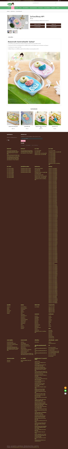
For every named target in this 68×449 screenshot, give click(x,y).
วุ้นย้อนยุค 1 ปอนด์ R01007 (53, 176)
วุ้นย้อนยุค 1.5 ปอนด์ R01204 (53, 210)
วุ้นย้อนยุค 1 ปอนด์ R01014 (53, 185)
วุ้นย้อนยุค (50, 166)
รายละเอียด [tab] (10, 37)
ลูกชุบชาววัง (36, 323)
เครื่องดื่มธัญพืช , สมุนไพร (53, 340)
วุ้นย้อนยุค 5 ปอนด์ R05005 (53, 269)
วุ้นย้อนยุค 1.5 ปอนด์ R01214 (53, 223)
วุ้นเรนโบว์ (22, 328)
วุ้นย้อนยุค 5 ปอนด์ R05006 (53, 271)
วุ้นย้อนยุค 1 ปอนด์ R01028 (53, 202)
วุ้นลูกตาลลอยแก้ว (23, 348)
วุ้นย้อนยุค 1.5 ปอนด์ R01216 (53, 225)
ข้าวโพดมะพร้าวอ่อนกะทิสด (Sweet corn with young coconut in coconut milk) (13, 156)
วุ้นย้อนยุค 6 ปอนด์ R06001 (53, 282)
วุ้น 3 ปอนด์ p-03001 (10, 168)
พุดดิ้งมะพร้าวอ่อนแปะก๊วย (25, 350)
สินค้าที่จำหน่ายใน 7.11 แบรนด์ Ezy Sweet (41, 359)
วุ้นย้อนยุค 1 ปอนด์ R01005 (53, 173)
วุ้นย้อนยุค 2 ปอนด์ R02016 (53, 301)
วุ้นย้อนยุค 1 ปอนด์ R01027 (53, 201)
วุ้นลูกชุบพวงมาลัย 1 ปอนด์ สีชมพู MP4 (41, 127)
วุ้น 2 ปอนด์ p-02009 (52, 162)
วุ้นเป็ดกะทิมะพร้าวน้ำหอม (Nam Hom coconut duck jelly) (40, 436)
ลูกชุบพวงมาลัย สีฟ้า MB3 (39, 168)
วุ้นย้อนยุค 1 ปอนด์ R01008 (53, 177)
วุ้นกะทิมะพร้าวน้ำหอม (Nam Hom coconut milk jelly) (40, 382)
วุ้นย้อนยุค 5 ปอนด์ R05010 (53, 276)
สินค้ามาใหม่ (9, 148)
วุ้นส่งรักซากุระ (37, 330)
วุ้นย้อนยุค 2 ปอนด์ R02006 (53, 239)
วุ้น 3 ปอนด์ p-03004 (10, 169)
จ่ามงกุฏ (50, 326)
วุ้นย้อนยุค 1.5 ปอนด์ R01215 (53, 224)
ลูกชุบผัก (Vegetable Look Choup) (40, 434)
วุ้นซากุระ (8, 309)
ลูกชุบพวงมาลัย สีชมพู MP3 (13, 126)
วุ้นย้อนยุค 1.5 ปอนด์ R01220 (53, 230)
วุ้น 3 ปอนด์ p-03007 (10, 173)
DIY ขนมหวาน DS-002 (52, 353)
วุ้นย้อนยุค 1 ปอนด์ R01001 (53, 168)
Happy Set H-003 (51, 310)
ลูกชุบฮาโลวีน (37, 319)
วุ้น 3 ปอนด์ (9, 166)
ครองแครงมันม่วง (9, 345)
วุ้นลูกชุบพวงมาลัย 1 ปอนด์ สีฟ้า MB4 (40, 154)
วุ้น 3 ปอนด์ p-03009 (10, 177)
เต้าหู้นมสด (22, 342)
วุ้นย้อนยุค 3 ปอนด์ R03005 (53, 257)
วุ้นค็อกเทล (8, 306)
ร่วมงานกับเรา (40, 7)
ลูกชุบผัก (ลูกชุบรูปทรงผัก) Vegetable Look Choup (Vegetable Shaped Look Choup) (41, 427)
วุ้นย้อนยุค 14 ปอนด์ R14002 (53, 293)
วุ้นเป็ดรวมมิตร (23, 322)
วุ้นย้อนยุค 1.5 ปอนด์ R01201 (53, 206)
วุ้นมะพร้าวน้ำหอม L (24, 306)
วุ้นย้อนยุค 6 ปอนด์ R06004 (53, 285)
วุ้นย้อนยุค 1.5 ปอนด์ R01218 (53, 228)
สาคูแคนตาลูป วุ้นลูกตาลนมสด (25, 345)
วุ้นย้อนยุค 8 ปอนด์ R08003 (53, 291)
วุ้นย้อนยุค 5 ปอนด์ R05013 (53, 280)
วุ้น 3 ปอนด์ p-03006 (10, 172)
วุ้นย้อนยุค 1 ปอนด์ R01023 (53, 196)
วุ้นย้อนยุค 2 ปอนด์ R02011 (53, 245)
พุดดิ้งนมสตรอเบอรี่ (24, 352)
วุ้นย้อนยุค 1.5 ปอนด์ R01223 (53, 300)
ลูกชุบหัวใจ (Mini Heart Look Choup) (41, 408)
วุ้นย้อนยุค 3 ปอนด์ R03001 (53, 252)
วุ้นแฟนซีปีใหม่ (37, 317)
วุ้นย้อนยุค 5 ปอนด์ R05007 (53, 272)
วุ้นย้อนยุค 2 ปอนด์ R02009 (53, 243)
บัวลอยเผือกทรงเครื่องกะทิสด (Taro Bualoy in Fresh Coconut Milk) (40, 417)
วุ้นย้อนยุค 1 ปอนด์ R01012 (53, 182)
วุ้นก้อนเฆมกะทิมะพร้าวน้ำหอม (39, 414)
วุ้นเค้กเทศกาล (13, 11)
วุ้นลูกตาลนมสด (23, 347)
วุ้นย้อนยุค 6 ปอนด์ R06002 (53, 283)
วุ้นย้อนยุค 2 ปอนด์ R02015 (53, 250)
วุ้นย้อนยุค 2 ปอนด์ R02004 (53, 236)
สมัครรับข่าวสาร (23, 140)
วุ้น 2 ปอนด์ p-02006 (52, 158)
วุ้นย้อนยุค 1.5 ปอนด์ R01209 (53, 216)
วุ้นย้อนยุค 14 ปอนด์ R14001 (53, 292)
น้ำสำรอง (50, 342)
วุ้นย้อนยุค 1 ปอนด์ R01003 (53, 171)
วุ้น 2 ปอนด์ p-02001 (52, 150)
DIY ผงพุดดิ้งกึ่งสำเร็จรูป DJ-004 (54, 352)
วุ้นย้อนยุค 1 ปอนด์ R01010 (53, 179)
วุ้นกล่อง (22, 305)
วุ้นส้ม (22, 313)
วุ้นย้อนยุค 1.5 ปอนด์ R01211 (53, 219)
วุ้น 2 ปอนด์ (51, 148)
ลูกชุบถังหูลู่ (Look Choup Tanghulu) (13, 159)
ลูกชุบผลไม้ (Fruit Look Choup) (40, 383)
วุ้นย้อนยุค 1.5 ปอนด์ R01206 (53, 212)
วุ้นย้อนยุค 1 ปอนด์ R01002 (53, 169)
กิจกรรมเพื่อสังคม (47, 7)
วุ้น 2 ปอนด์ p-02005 (52, 157)
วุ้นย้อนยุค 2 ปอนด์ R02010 (53, 244)
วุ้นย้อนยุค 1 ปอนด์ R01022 (53, 195)
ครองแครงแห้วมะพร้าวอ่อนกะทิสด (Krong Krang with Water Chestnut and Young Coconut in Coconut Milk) (13, 152)
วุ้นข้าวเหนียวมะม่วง (38, 327)
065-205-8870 (18, 0)
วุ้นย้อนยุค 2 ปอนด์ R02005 (53, 238)
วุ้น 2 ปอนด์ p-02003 (52, 154)
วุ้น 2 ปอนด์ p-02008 (52, 160)
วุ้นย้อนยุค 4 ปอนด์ (51, 263)
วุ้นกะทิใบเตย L (23, 309)
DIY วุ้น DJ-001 (51, 356)
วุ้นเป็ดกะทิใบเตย (23, 320)
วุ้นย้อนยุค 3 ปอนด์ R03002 (53, 253)
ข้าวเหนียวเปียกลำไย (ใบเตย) (11, 343)
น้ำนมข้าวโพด (37, 342)
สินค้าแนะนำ (23, 148)
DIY (49, 345)
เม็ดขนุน (50, 322)
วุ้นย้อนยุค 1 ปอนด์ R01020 (53, 192)
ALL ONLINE (23, 358)
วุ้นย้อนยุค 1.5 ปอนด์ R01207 (53, 214)
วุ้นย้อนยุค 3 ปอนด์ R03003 (53, 254)
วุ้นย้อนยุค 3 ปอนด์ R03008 (53, 260)
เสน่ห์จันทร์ (50, 319)
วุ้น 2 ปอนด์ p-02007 (52, 159)
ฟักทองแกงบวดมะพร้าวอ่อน (39, 373)
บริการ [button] (20, 7)
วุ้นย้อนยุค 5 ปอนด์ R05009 (53, 274)
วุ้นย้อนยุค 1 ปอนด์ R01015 (53, 186)
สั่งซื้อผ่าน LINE (54, 24)
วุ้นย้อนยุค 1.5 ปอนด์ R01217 (53, 226)
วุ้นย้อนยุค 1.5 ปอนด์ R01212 (53, 220)
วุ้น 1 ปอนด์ (37, 148)
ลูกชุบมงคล (36, 322)
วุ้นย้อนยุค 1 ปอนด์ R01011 (53, 181)
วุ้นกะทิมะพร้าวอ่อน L (24, 308)
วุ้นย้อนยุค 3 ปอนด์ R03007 (53, 259)
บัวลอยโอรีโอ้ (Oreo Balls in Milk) (40, 393)
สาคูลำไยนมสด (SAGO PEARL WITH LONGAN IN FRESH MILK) (40, 400)
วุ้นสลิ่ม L (22, 310)
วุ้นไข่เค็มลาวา (37, 326)
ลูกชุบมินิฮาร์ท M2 (55, 126)
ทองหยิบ (50, 316)
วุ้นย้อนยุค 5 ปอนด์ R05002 (53, 266)
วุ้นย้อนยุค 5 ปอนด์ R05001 (53, 264)
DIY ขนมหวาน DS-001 (52, 347)
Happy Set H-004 (51, 311)
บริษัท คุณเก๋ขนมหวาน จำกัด (17, 447)
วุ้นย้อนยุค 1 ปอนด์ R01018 (53, 190)
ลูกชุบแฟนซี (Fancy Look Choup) (40, 401)
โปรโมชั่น (16, 7)
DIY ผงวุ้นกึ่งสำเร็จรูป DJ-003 (53, 348)
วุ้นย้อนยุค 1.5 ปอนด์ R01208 (53, 215)
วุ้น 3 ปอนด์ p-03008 (10, 176)
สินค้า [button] (13, 7)
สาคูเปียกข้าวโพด (37, 361)
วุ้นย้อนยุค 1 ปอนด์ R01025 (53, 198)
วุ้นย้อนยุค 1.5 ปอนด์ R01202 (53, 207)
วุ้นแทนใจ (36, 328)
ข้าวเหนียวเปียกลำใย (10, 342)
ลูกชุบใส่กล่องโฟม (37, 324)
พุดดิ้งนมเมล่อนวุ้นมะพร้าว (25, 344)
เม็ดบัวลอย (8, 360)
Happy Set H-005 (51, 306)
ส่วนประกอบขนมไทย (10, 358)
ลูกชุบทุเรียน (36, 318)
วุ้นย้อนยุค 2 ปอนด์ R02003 (53, 235)
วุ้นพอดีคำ (9, 305)
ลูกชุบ (50, 328)
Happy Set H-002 (51, 309)
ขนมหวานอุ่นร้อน (10, 340)
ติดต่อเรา (58, 7)
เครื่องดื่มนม (37, 340)
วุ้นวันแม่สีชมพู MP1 (38, 173)
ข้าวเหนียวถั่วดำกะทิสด (38, 377)
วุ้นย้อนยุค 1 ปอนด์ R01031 (53, 296)
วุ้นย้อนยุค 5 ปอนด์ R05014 (53, 281)
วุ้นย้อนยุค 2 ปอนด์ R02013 (53, 248)
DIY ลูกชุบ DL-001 (51, 349)
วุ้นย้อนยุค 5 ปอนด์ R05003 (53, 267)
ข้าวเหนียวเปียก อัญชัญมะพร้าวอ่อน (12, 344)
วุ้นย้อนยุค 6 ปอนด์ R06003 (53, 302)
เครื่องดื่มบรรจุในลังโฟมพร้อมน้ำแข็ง (40, 346)
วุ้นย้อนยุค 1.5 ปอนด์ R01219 (53, 229)
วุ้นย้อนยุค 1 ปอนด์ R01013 (53, 183)
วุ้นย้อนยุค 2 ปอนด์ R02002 (53, 234)
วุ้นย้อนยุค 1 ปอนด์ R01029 (53, 204)
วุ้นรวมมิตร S (23, 317)
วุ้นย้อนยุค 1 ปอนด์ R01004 (53, 172)
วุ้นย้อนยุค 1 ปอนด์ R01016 (53, 187)
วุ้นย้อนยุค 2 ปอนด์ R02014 (53, 249)
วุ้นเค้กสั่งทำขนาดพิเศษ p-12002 (26, 172)
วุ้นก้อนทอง (22, 327)
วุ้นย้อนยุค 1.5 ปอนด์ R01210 (53, 217)
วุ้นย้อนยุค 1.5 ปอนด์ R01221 (53, 231)
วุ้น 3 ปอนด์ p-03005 (10, 171)
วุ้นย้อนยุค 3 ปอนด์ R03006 (53, 258)
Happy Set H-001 (51, 308)
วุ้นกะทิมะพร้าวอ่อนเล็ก (24, 319)
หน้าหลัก (9, 7)
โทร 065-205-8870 (54, 26)
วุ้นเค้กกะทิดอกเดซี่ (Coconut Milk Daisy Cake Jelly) (40, 396)
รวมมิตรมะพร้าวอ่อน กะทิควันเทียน (26, 349)
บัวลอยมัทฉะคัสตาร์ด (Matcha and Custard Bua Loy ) (40, 441)
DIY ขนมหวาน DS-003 (52, 355)
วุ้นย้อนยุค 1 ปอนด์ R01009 (53, 178)
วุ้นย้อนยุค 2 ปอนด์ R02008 (53, 242)
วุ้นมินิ (22, 324)
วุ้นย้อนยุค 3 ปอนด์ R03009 (53, 262)
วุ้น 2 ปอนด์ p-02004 (52, 155)
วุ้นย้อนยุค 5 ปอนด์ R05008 (53, 273)
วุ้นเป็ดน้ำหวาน (23, 323)
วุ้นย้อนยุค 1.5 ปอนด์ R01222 (53, 299)
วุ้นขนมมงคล (9, 310)
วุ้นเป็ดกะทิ (22, 311)
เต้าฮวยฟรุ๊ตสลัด (23, 343)
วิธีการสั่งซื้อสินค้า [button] (25, 7)
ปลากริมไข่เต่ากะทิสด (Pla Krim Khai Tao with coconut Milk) (41, 379)
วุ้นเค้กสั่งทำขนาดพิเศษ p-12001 (26, 169)
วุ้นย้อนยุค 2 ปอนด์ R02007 (53, 240)
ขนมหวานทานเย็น (24, 340)
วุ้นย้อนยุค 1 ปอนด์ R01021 (53, 193)
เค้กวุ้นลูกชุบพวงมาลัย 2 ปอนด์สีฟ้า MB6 (55, 151)
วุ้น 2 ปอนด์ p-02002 (52, 153)
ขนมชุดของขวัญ (51, 305)
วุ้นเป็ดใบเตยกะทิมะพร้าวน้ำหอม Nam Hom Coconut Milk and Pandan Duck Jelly (40, 424)
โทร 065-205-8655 (37, 26)
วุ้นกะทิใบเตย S (23, 318)
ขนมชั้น (50, 324)
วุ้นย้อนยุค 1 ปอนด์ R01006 (53, 174)
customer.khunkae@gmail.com (29, 0)
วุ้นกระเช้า (22, 325)
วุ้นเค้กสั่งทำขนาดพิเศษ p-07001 (26, 168)
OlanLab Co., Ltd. (36, 447)
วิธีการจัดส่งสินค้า (28, 145)
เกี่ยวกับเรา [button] (53, 7)
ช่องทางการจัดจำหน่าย (33, 7)
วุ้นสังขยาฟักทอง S (24, 315)
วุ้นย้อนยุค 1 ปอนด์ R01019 (53, 191)
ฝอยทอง (50, 321)
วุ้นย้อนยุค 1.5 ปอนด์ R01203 (53, 209)
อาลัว (49, 323)
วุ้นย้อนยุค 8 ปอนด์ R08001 (53, 288)
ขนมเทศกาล (37, 314)
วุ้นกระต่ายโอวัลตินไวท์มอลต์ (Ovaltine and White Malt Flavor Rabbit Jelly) (13, 158)
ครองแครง (8, 361)
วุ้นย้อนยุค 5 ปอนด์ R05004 (53, 268)
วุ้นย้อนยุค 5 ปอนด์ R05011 (53, 277)
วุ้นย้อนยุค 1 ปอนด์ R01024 (53, 197)
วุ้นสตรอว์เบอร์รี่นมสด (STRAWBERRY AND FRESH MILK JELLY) (40, 413)
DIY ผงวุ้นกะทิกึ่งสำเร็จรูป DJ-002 (54, 351)
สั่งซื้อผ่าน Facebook (37, 24)
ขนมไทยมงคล (51, 314)
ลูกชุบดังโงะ (36, 321)
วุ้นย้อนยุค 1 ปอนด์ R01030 (53, 205)
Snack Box (37, 305)
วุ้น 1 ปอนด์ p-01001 (38, 150)
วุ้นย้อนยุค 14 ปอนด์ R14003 (53, 295)
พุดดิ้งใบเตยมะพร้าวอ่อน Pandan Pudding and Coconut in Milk (40, 390)
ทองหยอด (50, 317)
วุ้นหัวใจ (8, 308)
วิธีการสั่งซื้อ (22, 145)
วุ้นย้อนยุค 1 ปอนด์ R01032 (53, 297)
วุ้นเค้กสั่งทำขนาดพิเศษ (25, 166)
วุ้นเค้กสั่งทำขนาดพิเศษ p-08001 (26, 171)
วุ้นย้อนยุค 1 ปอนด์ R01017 (53, 188)
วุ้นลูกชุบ (8, 313)
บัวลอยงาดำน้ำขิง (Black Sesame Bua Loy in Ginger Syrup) (41, 407)
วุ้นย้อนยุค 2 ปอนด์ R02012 (53, 247)
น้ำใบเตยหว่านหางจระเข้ (52, 343)
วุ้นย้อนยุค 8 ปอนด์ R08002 (53, 290)
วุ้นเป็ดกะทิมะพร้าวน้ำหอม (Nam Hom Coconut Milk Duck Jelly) (40, 365)
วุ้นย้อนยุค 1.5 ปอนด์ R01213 (53, 221)
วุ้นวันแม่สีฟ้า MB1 (27, 126)
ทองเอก (50, 318)
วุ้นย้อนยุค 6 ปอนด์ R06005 (53, 286)
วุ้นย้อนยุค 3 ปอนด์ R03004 (53, 255)
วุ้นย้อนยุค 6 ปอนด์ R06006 (53, 287)
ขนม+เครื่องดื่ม (37, 306)
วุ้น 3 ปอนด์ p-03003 (10, 174)
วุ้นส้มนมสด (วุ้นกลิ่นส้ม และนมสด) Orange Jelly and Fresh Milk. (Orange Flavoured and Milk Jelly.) (41, 404)
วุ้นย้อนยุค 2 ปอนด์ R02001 (53, 233)
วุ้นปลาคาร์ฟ (22, 314)
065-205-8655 (13, 0)
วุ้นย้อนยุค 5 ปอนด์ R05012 (53, 278)
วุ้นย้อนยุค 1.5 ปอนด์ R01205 (53, 211)
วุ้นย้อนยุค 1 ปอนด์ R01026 (53, 200)
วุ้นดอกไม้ (8, 311)
